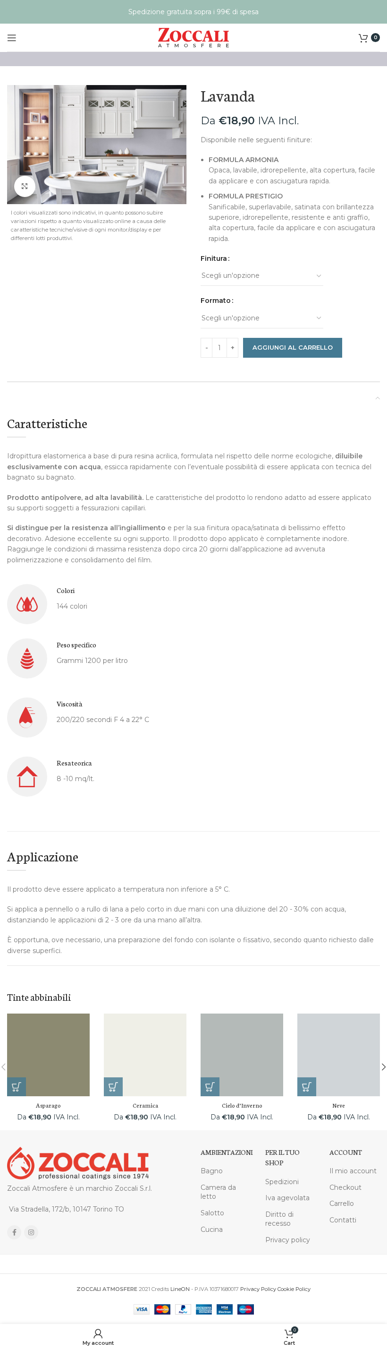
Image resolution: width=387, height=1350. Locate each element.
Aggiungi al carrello (292, 347)
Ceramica (145, 1105)
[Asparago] (48, 1055)
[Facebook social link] (14, 1232)
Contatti (342, 1220)
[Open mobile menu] (11, 37)
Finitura (214, 258)
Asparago (48, 1105)
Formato (216, 300)
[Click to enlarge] (24, 186)
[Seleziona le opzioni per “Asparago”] (16, 1086)
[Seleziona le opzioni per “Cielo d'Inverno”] (210, 1086)
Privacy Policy (258, 1289)
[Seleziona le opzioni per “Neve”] (306, 1086)
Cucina (212, 1229)
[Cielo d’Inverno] (242, 1055)
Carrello (341, 1203)
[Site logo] (193, 37)
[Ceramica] (145, 1055)
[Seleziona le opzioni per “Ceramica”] (113, 1086)
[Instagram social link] (31, 1232)
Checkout (345, 1187)
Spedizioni (282, 1182)
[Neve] (338, 1055)
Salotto (212, 1213)
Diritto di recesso (279, 1219)
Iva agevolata (287, 1198)
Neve (338, 1105)
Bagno (212, 1171)
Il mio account (353, 1171)
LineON (180, 1289)
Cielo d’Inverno (242, 1105)
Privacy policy (287, 1240)
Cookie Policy (294, 1289)
